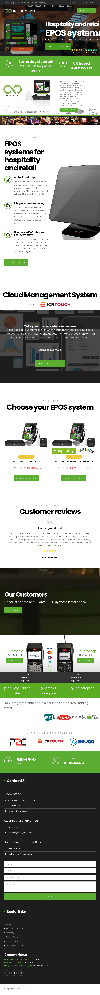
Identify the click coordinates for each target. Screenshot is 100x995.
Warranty (10, 933)
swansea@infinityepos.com (20, 832)
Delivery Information (14, 945)
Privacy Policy (12, 941)
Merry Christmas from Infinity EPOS (19, 965)
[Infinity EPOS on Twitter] (14, 973)
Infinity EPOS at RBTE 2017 (14, 962)
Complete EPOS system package (26, 461)
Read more (14, 661)
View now (13, 610)
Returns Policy (12, 937)
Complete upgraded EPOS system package (74, 461)
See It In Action (51, 364)
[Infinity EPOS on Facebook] (7, 973)
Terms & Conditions (14, 928)
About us (10, 924)
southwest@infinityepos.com (20, 854)
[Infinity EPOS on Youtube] (21, 973)
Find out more (58, 47)
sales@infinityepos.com (18, 811)
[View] (26, 436)
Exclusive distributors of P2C (16, 959)
